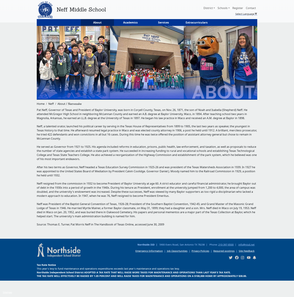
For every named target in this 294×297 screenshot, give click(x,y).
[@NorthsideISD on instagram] (242, 258)
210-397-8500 (226, 244)
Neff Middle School (81, 9)
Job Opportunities (177, 251)
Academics (130, 22)
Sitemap (7, 292)
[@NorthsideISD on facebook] (236, 258)
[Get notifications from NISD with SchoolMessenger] (254, 258)
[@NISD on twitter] (230, 258)
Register (237, 8)
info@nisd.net (246, 244)
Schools (223, 8)
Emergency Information (149, 251)
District (208, 8)
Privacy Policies (200, 251)
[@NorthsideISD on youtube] (248, 257)
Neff (51, 104)
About (97, 22)
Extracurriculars (197, 22)
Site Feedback (247, 251)
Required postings (224, 251)
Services (163, 22)
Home (41, 104)
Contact (251, 8)
